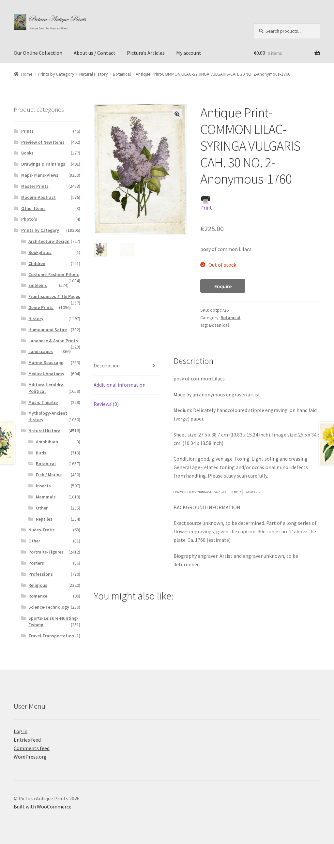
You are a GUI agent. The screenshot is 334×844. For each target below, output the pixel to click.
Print (206, 207)
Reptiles (44, 519)
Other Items (33, 208)
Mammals (46, 497)
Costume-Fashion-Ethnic (53, 274)
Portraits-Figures (46, 552)
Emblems (37, 285)
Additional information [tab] (119, 384)
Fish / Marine (49, 475)
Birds (41, 453)
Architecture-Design (48, 241)
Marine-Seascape (45, 362)
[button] (177, 114)
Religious (37, 585)
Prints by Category (56, 74)
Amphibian (47, 442)
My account (188, 53)
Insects (43, 486)
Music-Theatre (43, 402)
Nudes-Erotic (41, 530)
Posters (36, 563)
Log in (20, 731)
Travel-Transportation (51, 636)
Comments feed (32, 748)
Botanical (122, 74)
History (35, 318)
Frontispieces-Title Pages (54, 296)
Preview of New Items (43, 142)
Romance (37, 596)
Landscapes (40, 351)
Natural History (93, 74)
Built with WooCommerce (42, 806)
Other (42, 508)
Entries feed (27, 739)
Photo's (29, 219)
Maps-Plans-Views (39, 175)
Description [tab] (107, 365)
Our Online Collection (38, 53)
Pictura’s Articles (146, 53)
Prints (27, 131)
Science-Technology (48, 607)
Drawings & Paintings (43, 164)
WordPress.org (30, 756)
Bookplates (40, 252)
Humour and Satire (47, 330)
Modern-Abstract (38, 197)
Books (27, 153)
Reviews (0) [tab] (106, 404)
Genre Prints (40, 307)
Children (36, 263)
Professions (40, 574)
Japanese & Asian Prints (53, 341)
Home (27, 74)
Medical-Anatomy (46, 374)
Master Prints (35, 186)
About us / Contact (94, 53)
